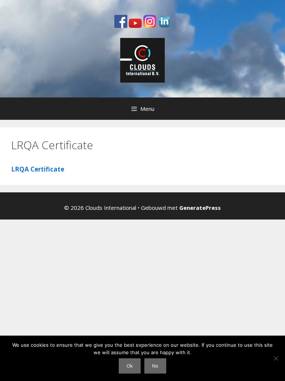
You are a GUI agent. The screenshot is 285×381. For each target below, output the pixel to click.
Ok (130, 365)
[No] (275, 358)
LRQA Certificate (37, 169)
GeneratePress (200, 207)
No (155, 365)
